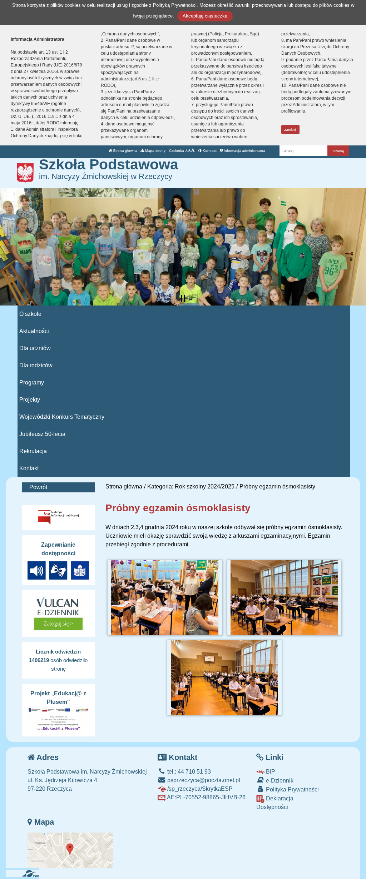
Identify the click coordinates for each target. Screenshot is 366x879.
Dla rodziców (36, 365)
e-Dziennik (278, 781)
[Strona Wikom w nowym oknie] (33, 873)
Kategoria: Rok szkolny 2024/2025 (190, 486)
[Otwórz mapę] (70, 850)
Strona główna (124, 151)
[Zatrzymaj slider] (183, 298)
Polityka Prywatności (291, 789)
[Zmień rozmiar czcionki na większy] (189, 151)
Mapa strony (154, 151)
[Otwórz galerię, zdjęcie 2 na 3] (284, 597)
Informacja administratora (244, 151)
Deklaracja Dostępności (274, 802)
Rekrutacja (33, 451)
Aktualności (34, 331)
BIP (269, 772)
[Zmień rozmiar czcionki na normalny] (186, 151)
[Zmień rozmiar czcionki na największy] (193, 151)
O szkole (30, 314)
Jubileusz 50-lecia (42, 434)
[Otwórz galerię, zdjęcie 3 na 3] (224, 677)
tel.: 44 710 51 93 (188, 772)
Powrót (38, 487)
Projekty (29, 400)
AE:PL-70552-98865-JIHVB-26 (206, 797)
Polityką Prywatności (175, 5)
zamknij (290, 129)
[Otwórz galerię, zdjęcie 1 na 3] (165, 597)
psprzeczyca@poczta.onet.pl (203, 780)
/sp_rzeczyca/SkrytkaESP (199, 789)
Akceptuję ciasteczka (205, 16)
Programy (31, 382)
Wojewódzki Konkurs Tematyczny (61, 417)
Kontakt (29, 468)
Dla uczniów (35, 348)
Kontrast (209, 151)
